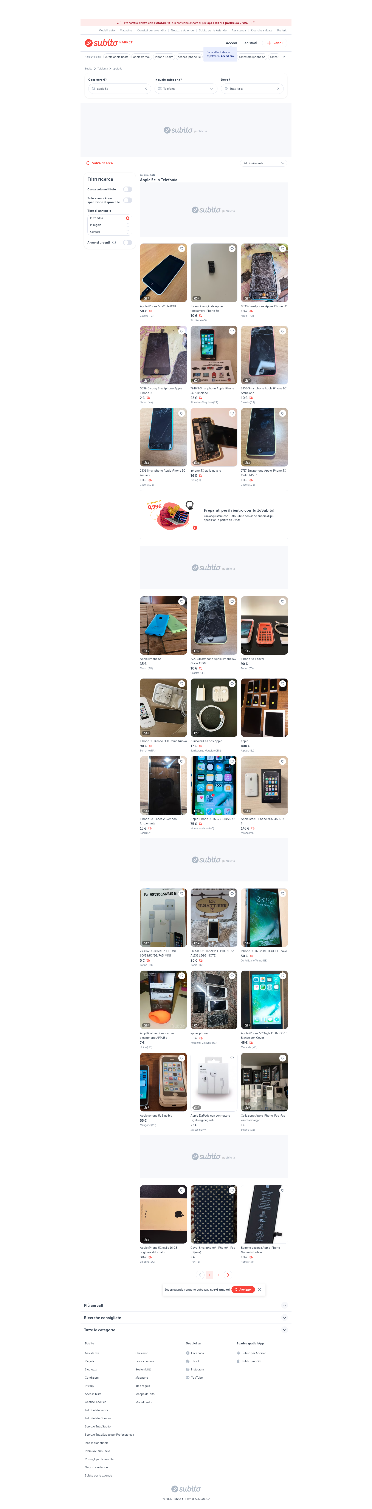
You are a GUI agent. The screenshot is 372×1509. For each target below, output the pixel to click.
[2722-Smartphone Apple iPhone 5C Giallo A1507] (214, 635)
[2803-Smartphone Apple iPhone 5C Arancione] (264, 365)
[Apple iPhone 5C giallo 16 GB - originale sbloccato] (163, 1224)
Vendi (278, 43)
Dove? (225, 80)
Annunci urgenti (98, 242)
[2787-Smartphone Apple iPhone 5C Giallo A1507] (264, 447)
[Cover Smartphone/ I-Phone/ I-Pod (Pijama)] (214, 1224)
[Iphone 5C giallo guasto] (214, 447)
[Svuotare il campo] (145, 89)
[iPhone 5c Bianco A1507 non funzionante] (163, 795)
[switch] (127, 189)
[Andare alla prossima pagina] (228, 1275)
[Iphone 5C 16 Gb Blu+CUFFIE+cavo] (264, 927)
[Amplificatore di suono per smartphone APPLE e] (163, 1010)
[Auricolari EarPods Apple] (214, 715)
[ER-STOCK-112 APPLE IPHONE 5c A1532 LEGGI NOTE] (214, 927)
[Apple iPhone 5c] (163, 635)
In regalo (95, 225)
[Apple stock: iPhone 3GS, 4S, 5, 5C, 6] (264, 795)
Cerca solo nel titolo (101, 189)
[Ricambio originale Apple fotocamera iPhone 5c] (214, 282)
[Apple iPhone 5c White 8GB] (163, 282)
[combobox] (119, 89)
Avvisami (245, 1289)
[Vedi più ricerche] (283, 56)
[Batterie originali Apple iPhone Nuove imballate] (264, 1224)
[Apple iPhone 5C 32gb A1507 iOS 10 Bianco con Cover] (264, 1010)
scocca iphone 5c (189, 57)
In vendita (96, 218)
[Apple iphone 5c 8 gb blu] (163, 1092)
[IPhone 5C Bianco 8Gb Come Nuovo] (163, 715)
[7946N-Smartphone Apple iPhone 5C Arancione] (214, 365)
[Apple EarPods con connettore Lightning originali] (214, 1092)
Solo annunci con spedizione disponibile (103, 200)
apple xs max (141, 57)
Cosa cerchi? (97, 80)
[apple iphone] (214, 1010)
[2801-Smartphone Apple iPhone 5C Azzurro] (163, 447)
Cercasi (95, 232)
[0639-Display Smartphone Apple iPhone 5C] (163, 365)
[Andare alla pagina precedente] (200, 1275)
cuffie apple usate (117, 57)
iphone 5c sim (164, 57)
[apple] (264, 715)
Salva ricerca (102, 163)
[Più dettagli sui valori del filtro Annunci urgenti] (114, 242)
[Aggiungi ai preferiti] (181, 248)
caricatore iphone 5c (252, 57)
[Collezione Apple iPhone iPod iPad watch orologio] (264, 1092)
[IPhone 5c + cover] (264, 635)
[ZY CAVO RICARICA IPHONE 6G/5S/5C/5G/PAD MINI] (163, 927)
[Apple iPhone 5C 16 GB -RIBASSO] (214, 795)
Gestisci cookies (95, 1402)
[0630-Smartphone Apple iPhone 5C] (264, 282)
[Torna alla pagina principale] (109, 43)
